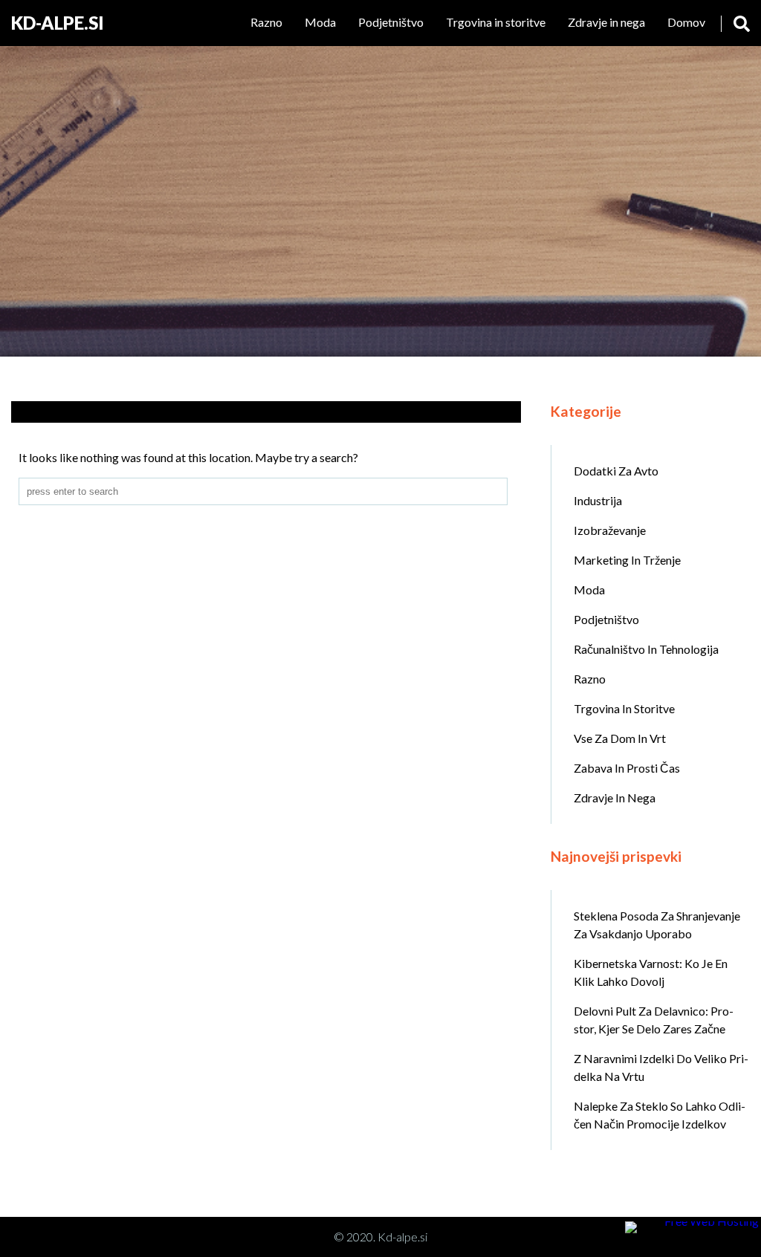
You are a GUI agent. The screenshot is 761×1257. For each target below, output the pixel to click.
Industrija (598, 500)
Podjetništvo (391, 22)
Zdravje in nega (606, 22)
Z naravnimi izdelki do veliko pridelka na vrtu (661, 1067)
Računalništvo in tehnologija (646, 649)
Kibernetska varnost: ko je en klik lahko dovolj (651, 972)
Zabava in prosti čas (627, 768)
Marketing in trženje (627, 560)
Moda (320, 22)
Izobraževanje (610, 530)
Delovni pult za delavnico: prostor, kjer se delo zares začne (654, 1020)
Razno (266, 22)
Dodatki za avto (616, 471)
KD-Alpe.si (57, 22)
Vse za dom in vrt (620, 738)
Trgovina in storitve (495, 22)
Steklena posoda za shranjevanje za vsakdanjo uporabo (657, 925)
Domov (686, 22)
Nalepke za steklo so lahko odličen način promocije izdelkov (659, 1115)
